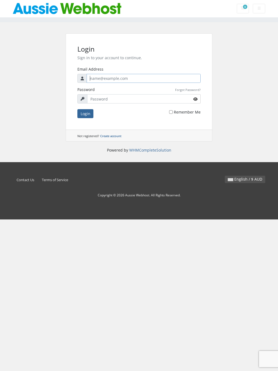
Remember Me (187, 112)
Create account (110, 136)
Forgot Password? (188, 90)
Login (85, 113)
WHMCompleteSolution (150, 150)
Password (86, 89)
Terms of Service (55, 180)
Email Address (90, 69)
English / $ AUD (247, 179)
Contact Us (25, 180)
